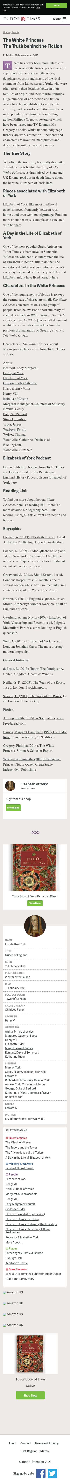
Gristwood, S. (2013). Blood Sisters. (28, 574)
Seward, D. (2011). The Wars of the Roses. (32, 696)
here (49, 182)
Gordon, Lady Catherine (20, 383)
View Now (35, 903)
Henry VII (10, 393)
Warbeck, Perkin (14, 429)
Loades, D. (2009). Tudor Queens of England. (34, 550)
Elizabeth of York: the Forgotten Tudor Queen (33, 1274)
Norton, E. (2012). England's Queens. (29, 598)
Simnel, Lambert (14, 419)
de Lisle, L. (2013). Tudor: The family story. (33, 668)
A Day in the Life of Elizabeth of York (27, 1157)
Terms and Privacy (47, 1443)
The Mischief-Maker (18, 1142)
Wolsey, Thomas (14, 434)
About (13, 1443)
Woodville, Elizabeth (17, 449)
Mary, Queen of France (19, 1048)
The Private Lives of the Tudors (24, 1152)
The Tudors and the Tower (21, 1147)
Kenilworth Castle (16, 1263)
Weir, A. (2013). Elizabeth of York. (27, 641)
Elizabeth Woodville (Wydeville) (25, 1119)
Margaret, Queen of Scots (21, 1035)
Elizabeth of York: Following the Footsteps (31, 1224)
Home (6, 32)
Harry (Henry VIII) (16, 388)
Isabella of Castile (15, 398)
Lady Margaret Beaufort (20, 1204)
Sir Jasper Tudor (15, 1209)
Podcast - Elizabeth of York (22, 1237)
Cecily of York (13, 373)
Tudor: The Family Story (19, 1279)
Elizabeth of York (15, 378)
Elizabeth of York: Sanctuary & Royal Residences (27, 1230)
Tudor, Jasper (12, 424)
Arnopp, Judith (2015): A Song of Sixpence (33, 718)
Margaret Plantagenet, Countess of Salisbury (34, 403)
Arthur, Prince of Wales (19, 1031)
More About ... (14, 1242)
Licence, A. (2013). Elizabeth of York (29, 537)
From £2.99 (13, 807)
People (15, 32)
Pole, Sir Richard (15, 414)
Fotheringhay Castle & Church (24, 1253)
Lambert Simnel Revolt (19, 1168)
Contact (25, 1443)
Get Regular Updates (35, 1451)
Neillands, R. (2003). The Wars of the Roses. (34, 682)
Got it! (57, 5)
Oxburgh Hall (13, 1258)
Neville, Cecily (13, 408)
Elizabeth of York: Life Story (22, 1219)
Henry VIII (11, 1040)
